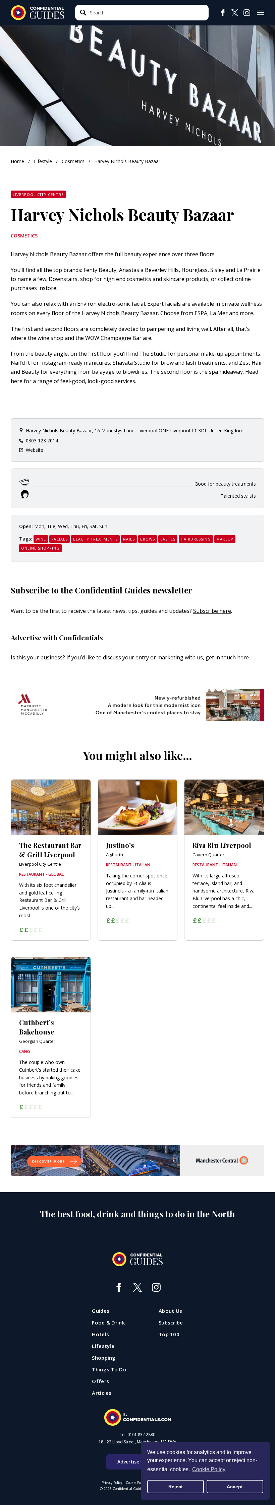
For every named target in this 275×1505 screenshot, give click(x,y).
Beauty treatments (95, 539)
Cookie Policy (136, 1482)
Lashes (167, 539)
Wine (41, 539)
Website (34, 450)
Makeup (224, 539)
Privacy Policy (112, 1482)
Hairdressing (196, 539)
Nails (129, 539)
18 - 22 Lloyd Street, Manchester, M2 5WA (137, 1442)
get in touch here (227, 657)
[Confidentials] (137, 1417)
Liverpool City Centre (38, 194)
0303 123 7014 (42, 440)
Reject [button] (175, 1486)
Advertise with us (137, 1461)
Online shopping (40, 548)
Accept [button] (235, 1486)
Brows (147, 539)
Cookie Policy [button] (208, 1469)
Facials (59, 539)
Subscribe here (212, 611)
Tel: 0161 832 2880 (137, 1435)
